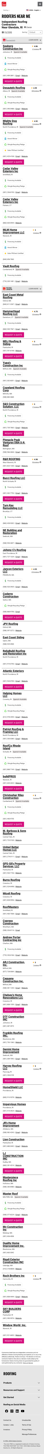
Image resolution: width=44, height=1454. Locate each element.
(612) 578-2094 (8, 717)
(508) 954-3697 (8, 543)
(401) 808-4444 (8, 1297)
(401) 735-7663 (8, 428)
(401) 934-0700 (8, 681)
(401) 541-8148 (8, 351)
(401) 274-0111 (8, 856)
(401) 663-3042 (8, 1252)
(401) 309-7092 (8, 1059)
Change (29, 27)
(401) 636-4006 (8, 1236)
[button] (40, 49)
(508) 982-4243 (8, 1132)
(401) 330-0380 (8, 739)
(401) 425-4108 (8, 156)
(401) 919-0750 (8, 664)
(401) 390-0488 (8, 109)
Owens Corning (4, 4)
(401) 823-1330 (8, 466)
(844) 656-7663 (8, 259)
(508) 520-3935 (8, 587)
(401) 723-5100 (8, 840)
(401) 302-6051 (8, 381)
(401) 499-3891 (8, 75)
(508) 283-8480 (8, 1187)
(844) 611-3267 (8, 304)
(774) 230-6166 (8, 955)
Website (25, 75)
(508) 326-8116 (8, 930)
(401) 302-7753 (8, 493)
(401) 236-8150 (8, 192)
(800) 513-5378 (8, 1097)
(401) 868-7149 (8, 769)
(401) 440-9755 (8, 819)
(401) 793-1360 (8, 1042)
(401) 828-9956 (8, 900)
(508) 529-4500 (8, 644)
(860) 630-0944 (8, 223)
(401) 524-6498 (8, 886)
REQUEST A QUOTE (13, 81)
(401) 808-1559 (8, 1004)
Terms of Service (28, 1363)
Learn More (33, 40)
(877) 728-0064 (8, 971)
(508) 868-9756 (8, 612)
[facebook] (6, 1411)
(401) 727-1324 (8, 557)
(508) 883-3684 (8, 397)
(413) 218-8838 (8, 1269)
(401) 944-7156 (8, 873)
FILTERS (8, 32)
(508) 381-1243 (8, 988)
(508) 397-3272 (8, 630)
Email (18, 75)
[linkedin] (17, 1411)
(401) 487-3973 (8, 1026)
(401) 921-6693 (8, 1335)
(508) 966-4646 (8, 452)
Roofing (5, 10)
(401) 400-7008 (8, 914)
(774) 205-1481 (8, 281)
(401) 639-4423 (8, 783)
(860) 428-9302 (8, 523)
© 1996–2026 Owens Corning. (12, 1441)
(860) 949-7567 (8, 329)
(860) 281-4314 (8, 1165)
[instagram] (12, 1411)
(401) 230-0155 (8, 1075)
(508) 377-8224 (8, 1215)
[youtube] (22, 1411)
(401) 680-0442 (8, 1146)
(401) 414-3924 (8, 1111)
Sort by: (24, 32)
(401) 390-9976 (8, 1318)
